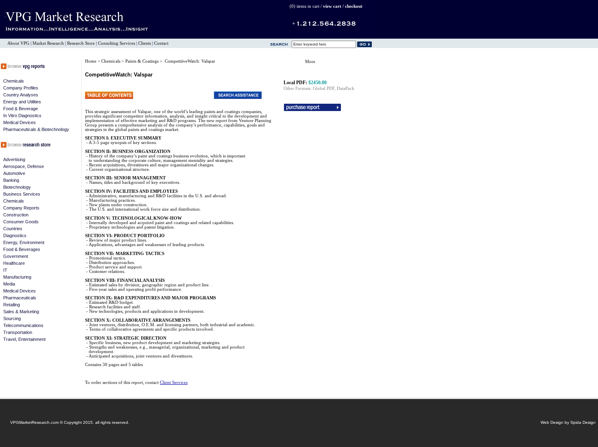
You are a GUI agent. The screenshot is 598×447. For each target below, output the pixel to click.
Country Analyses (20, 94)
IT (5, 270)
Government (15, 256)
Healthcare (14, 263)
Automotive (14, 173)
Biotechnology (17, 187)
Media (9, 283)
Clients (144, 43)
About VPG (18, 43)
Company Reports (21, 207)
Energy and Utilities (22, 101)
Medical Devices (19, 122)
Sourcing (12, 318)
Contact (161, 43)
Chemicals (13, 80)
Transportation (17, 332)
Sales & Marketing (21, 311)
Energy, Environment (23, 242)
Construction (15, 214)
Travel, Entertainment (24, 339)
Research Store (81, 43)
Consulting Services (116, 43)
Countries (12, 228)
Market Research (48, 43)
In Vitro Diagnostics (22, 115)
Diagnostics (14, 235)
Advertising (14, 159)
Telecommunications (23, 325)
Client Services (174, 382)
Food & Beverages (21, 249)
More (310, 61)
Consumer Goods (21, 221)
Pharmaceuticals (19, 297)
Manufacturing (17, 277)
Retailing (11, 304)
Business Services (21, 194)
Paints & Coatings (142, 61)
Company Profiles (20, 87)
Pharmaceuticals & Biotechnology (36, 129)
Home (90, 61)
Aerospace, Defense (23, 166)
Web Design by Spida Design (568, 422)
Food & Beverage (20, 108)
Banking (11, 180)
